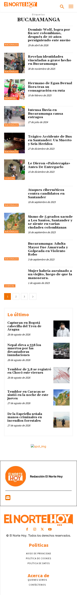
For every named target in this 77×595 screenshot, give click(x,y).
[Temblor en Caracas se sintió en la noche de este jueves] (61, 397)
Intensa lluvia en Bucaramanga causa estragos (45, 113)
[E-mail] (7, 498)
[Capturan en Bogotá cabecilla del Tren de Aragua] (61, 328)
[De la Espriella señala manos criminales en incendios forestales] (61, 420)
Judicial (10, 178)
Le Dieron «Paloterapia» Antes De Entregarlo (49, 165)
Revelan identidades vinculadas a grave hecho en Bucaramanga (49, 60)
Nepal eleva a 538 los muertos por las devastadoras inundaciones (24, 350)
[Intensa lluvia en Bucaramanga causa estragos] (14, 116)
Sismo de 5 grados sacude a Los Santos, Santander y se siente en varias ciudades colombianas (50, 222)
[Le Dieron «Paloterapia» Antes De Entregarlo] (14, 169)
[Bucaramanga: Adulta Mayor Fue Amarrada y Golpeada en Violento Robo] (14, 250)
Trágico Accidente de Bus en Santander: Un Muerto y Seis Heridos (50, 140)
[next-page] (32, 296)
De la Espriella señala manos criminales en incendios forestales (24, 417)
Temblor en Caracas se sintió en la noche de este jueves (27, 395)
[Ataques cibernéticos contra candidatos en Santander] (14, 196)
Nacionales (11, 44)
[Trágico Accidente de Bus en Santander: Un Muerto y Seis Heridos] (14, 143)
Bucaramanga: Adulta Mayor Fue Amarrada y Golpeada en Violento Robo (48, 249)
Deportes (10, 98)
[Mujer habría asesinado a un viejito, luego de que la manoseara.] (14, 277)
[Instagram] (34, 529)
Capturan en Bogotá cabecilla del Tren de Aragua (24, 326)
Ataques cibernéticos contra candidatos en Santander (46, 193)
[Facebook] (27, 529)
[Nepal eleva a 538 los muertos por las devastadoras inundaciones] (61, 351)
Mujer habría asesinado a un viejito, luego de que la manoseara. (50, 274)
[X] (42, 529)
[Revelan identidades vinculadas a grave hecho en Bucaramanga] (14, 63)
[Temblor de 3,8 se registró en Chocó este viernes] (61, 375)
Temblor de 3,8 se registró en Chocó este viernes (29, 371)
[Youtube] (50, 529)
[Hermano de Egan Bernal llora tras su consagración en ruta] (14, 89)
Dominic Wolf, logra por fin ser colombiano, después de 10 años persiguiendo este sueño (49, 35)
